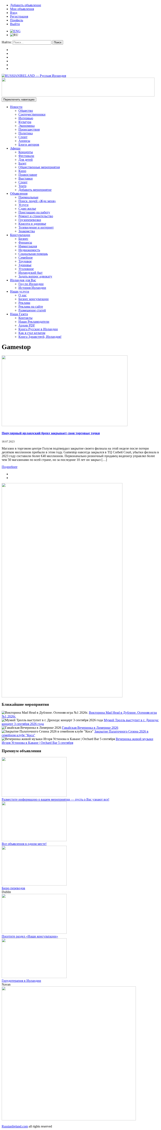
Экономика (26, 125)
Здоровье (24, 265)
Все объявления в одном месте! (24, 844)
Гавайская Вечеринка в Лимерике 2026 (90, 727)
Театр (22, 186)
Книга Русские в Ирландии (38, 329)
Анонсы (24, 141)
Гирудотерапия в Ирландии (21, 980)
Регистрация (19, 16)
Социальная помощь (33, 254)
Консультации (20, 235)
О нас (22, 295)
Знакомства (26, 231)
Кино (22, 171)
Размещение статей (32, 310)
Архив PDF (26, 325)
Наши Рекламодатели (33, 321)
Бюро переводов (13, 888)
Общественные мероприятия (39, 167)
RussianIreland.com (15, 1126)
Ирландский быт (30, 272)
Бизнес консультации (33, 299)
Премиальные (28, 197)
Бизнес (23, 238)
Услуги (23, 205)
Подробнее (9, 467)
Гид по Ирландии (31, 284)
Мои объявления (22, 9)
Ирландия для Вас (23, 280)
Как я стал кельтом (31, 333)
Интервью (25, 118)
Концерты (25, 152)
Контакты (25, 318)
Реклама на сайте (30, 306)
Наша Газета (19, 314)
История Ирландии (32, 287)
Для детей (25, 159)
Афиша (15, 148)
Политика (25, 133)
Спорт (22, 137)
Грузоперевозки (29, 220)
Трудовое (25, 261)
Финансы (25, 242)
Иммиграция (27, 246)
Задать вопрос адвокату (35, 276)
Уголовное (26, 269)
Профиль (16, 20)
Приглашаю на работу (34, 212)
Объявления (18, 193)
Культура (24, 122)
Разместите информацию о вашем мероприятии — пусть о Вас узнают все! (55, 799)
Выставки (25, 178)
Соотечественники (31, 114)
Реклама (24, 303)
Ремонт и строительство (35, 216)
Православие (27, 174)
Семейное (25, 257)
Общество (25, 110)
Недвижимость (29, 250)
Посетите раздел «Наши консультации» (30, 936)
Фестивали (26, 156)
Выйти (15, 24)
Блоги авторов (28, 144)
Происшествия (29, 129)
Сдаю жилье (27, 208)
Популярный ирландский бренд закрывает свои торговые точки (51, 433)
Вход (13, 12)
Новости (16, 107)
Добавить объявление (25, 5)
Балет (22, 163)
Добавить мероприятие (35, 190)
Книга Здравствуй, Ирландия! (39, 336)
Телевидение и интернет (36, 227)
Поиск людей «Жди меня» (37, 201)
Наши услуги (19, 291)
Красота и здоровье (32, 223)
